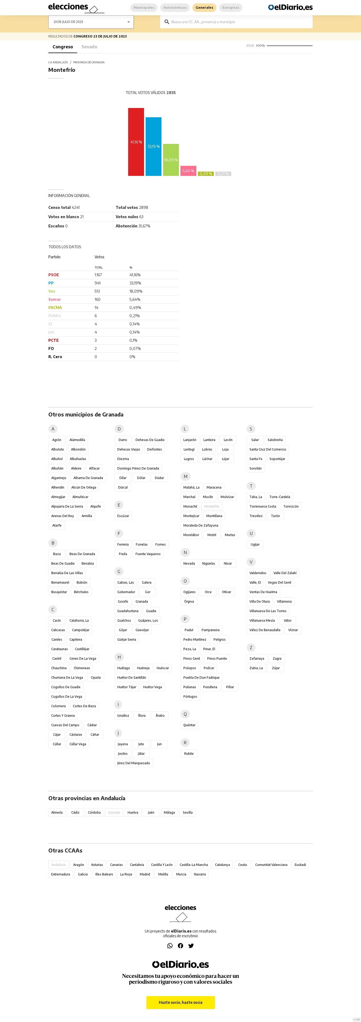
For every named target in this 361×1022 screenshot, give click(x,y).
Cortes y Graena (63, 716)
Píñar (230, 687)
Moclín (208, 497)
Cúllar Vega (78, 744)
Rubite (189, 754)
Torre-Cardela (279, 497)
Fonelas (142, 544)
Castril (56, 658)
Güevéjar (142, 630)
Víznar (293, 630)
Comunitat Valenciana (271, 865)
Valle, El (255, 582)
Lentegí (189, 449)
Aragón (78, 865)
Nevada (189, 563)
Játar (141, 754)
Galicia (83, 874)
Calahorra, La (79, 620)
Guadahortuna (127, 611)
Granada (142, 601)
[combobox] (240, 21)
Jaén (151, 812)
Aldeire (76, 468)
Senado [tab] (89, 46)
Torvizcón (291, 506)
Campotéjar (80, 630)
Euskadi (300, 865)
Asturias (97, 865)
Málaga (169, 812)
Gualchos (124, 620)
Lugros (189, 459)
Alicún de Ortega (83, 487)
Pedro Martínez (194, 639)
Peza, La (189, 649)
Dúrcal (123, 487)
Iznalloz (123, 716)
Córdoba (94, 812)
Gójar (123, 630)
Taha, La (255, 497)
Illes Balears (104, 874)
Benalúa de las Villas (67, 573)
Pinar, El (209, 649)
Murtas (230, 535)
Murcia (181, 874)
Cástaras (76, 735)
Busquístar (59, 592)
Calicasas (58, 630)
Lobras (207, 449)
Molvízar (227, 497)
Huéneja (143, 668)
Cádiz (75, 812)
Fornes (160, 544)
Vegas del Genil (279, 582)
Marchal (189, 497)
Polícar (209, 668)
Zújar (276, 668)
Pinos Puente (217, 658)
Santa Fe (255, 459)
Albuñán (57, 468)
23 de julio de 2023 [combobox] (68, 22)
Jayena (123, 744)
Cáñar (95, 735)
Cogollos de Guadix (65, 687)
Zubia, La (256, 668)
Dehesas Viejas (128, 449)
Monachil (190, 506)
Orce (208, 592)
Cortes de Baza (84, 706)
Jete (141, 744)
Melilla (163, 874)
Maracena (214, 487)
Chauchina (59, 668)
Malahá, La (191, 487)
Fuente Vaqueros (148, 554)
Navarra (200, 874)
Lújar (225, 459)
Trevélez (256, 516)
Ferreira (123, 544)
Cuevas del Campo (65, 725)
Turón (275, 516)
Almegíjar (58, 497)
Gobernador (126, 592)
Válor (287, 620)
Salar (255, 440)
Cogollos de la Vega (66, 696)
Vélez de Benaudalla (264, 630)
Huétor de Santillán (131, 677)
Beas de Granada (82, 554)
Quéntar (189, 725)
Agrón (56, 440)
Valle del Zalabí (285, 573)
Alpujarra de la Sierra (67, 506)
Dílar (122, 478)
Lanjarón (189, 440)
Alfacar (94, 468)
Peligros (220, 639)
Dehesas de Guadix (150, 440)
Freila (123, 554)
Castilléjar (82, 649)
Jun (159, 744)
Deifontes (154, 449)
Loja (225, 449)
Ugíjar (255, 544)
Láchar (207, 459)
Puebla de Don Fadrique (201, 677)
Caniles (57, 639)
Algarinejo (58, 478)
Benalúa (88, 563)
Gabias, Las (125, 582)
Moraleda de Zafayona (200, 525)
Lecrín (228, 440)
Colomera (58, 706)
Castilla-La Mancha (194, 865)
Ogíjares (189, 592)
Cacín (57, 620)
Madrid (145, 874)
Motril (211, 535)
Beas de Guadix (63, 563)
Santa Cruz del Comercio (267, 449)
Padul (189, 630)
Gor (147, 592)
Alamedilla (77, 440)
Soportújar (277, 459)
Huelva (133, 812)
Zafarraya (256, 658)
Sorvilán (255, 468)
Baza (57, 554)
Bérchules (81, 592)
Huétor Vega (152, 687)
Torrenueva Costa (262, 506)
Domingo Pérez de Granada (138, 468)
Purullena (210, 687)
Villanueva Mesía (262, 620)
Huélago (123, 668)
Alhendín (57, 487)
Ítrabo (160, 716)
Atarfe (57, 525)
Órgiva (189, 601)
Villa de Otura (259, 601)
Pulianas (189, 687)
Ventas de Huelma (263, 592)
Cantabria (137, 865)
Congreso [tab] (63, 46)
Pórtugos (190, 696)
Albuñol (57, 459)
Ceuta (242, 865)
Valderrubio (257, 573)
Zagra (277, 658)
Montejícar (191, 516)
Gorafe (123, 601)
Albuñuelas (78, 459)
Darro (123, 440)
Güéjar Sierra (126, 639)
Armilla (87, 516)
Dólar (141, 478)
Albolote (57, 449)
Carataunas (59, 649)
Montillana (214, 516)
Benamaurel (60, 582)
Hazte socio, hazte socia (180, 1002)
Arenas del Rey (62, 516)
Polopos (189, 668)
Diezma (123, 459)
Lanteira (209, 440)
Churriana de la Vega (67, 677)
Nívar (228, 563)
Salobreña (275, 440)
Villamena (284, 601)
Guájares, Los (148, 620)
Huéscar (163, 668)
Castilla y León (162, 865)
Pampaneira (211, 630)
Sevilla (188, 812)
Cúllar (57, 744)
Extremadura (60, 874)
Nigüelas (208, 563)
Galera (146, 582)
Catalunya (222, 865)
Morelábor (191, 535)
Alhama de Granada (88, 478)
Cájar (57, 735)
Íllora (142, 716)
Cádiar (92, 725)
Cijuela (96, 677)
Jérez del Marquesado (133, 763)
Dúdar (159, 478)
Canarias (116, 865)
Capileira (76, 639)
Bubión (82, 582)
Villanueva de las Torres (267, 611)
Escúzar (123, 516)
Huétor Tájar (126, 687)
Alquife (95, 506)
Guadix (151, 611)
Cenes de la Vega (83, 658)
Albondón (78, 449)
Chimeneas (82, 668)
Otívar (226, 592)
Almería (57, 812)
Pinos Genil (191, 658)
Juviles (123, 754)
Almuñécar (80, 497)
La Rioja (126, 874)
